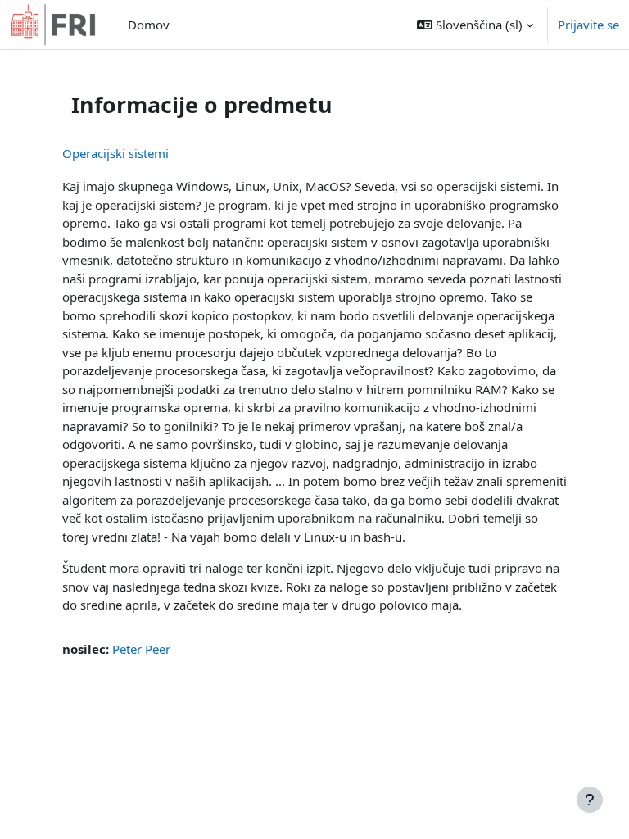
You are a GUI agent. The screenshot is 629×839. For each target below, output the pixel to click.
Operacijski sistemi (115, 153)
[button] (475, 24)
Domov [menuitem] (149, 24)
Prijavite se (588, 24)
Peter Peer (141, 649)
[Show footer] (590, 800)
